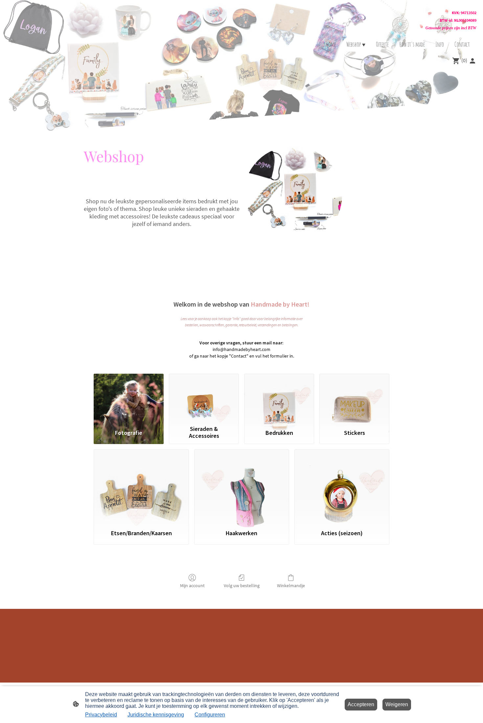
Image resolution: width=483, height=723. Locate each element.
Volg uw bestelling (242, 585)
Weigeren (396, 704)
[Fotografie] (129, 398)
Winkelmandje (291, 585)
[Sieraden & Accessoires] (204, 398)
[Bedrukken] (279, 398)
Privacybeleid (101, 714)
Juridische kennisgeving (155, 714)
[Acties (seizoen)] (341, 486)
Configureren (210, 714)
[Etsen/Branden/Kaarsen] (141, 486)
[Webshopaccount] (472, 61)
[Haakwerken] (241, 486)
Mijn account (192, 585)
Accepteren (361, 704)
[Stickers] (354, 398)
